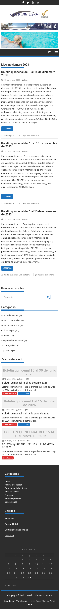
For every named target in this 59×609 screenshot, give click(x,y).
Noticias (5, 335)
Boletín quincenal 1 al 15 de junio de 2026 (29, 403)
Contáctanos (11, 501)
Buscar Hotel (11, 524)
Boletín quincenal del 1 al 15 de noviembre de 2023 (28, 213)
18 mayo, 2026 (10, 440)
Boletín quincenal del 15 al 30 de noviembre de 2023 (29, 145)
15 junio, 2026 (10, 379)
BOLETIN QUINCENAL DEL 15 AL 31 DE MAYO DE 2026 (29, 434)
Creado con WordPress (15, 600)
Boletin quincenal (11, 275)
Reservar (9, 518)
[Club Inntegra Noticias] (29, 47)
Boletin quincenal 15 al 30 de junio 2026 (29, 372)
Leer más (7, 129)
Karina (27, 80)
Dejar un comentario (30, 135)
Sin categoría (9, 135)
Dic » (14, 585)
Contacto (9, 535)
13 (8, 568)
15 (22, 568)
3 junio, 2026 (9, 410)
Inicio (7, 481)
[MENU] (56, 52)
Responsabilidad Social (12, 340)
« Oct (7, 585)
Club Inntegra (24, 275)
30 (29, 577)
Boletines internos (10, 325)
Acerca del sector (9, 315)
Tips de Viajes (8, 350)
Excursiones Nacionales (16, 529)
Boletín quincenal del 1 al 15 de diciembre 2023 (28, 73)
